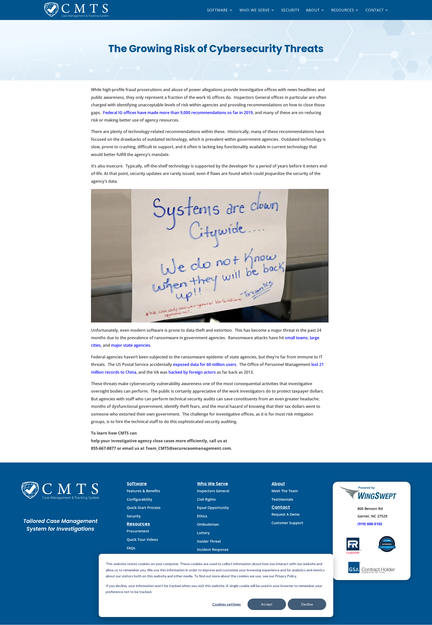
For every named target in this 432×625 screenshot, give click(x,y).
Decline (307, 604)
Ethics (202, 516)
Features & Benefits (143, 490)
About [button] (313, 10)
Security (290, 10)
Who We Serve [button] (255, 10)
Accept (266, 604)
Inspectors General (213, 490)
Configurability (139, 499)
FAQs (131, 548)
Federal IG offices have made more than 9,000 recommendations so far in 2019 (178, 112)
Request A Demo (286, 514)
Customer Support (287, 522)
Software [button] (217, 10)
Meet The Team (285, 490)
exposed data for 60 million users (204, 364)
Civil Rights (206, 499)
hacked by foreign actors (192, 372)
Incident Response (212, 549)
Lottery (203, 532)
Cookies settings (226, 604)
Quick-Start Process (143, 507)
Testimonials (282, 499)
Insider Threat (209, 541)
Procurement (138, 531)
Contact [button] (375, 10)
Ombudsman (208, 524)
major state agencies (130, 345)
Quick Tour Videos (142, 539)
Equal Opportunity (213, 507)
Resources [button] (342, 10)
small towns (296, 337)
